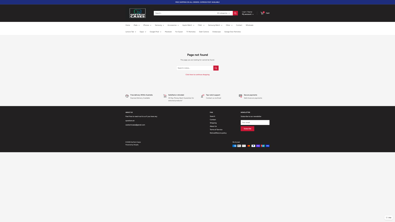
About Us (213, 126)
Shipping (213, 123)
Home (127, 25)
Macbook (168, 32)
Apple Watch (187, 25)
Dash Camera (204, 32)
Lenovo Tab (129, 32)
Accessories (172, 25)
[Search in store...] (216, 68)
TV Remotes (190, 32)
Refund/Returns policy (218, 133)
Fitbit (200, 25)
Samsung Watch (214, 25)
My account (247, 14)
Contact (239, 25)
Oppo (142, 32)
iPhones (146, 25)
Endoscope (217, 32)
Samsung (158, 25)
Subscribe (247, 129)
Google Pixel (154, 32)
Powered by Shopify (132, 145)
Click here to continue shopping (197, 75)
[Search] (235, 13)
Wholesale (249, 25)
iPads (135, 25)
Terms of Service (216, 130)
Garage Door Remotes (232, 32)
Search (212, 116)
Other (228, 25)
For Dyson (179, 32)
